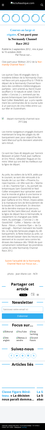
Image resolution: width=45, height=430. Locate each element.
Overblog (24, 427)
